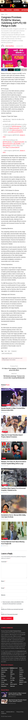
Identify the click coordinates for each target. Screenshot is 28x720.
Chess (2, 678)
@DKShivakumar (16, 126)
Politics (9, 10)
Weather (21, 680)
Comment (4, 561)
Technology (22, 678)
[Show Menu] (2, 5)
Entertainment (6, 405)
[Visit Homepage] (13, 5)
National (4, 431)
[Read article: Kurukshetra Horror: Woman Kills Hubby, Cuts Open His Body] (14, 504)
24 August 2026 (5, 412)
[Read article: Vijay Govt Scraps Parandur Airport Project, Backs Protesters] (14, 424)
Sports (21, 676)
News (2, 10)
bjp (9, 351)
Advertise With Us (10, 711)
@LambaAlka (17, 143)
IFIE (11, 676)
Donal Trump (4, 684)
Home (2, 14)
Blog (2, 674)
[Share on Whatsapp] (17, 69)
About (2, 711)
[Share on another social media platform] (24, 69)
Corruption (4, 680)
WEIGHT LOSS (23, 682)
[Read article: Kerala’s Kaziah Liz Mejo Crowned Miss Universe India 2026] (14, 397)
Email (3, 588)
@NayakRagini (6, 145)
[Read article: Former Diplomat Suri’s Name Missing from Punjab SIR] (14, 531)
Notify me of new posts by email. (9, 614)
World (20, 684)
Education (3, 686)
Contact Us (3, 713)
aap (6, 351)
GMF (11, 672)
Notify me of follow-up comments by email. (12, 609)
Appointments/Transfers (7, 668)
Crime (3, 458)
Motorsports (13, 684)
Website (3, 595)
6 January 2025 (19, 46)
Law (11, 682)
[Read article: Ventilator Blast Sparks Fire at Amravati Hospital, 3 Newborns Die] (14, 477)
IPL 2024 (12, 678)
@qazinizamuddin (14, 128)
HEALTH (12, 674)
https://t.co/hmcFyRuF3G (12, 147)
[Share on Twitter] (11, 69)
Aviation (3, 672)
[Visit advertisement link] (14, 1)
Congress (14, 351)
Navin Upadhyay (10, 46)
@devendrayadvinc (17, 130)
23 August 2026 (5, 545)
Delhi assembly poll (7, 353)
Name (3, 581)
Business (16, 10)
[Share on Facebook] (4, 69)
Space (20, 674)
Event (11, 670)
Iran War (12, 680)
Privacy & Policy (19, 711)
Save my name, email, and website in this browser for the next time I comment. (13, 602)
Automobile (4, 670)
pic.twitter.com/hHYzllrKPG (15, 132)
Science (21, 672)
